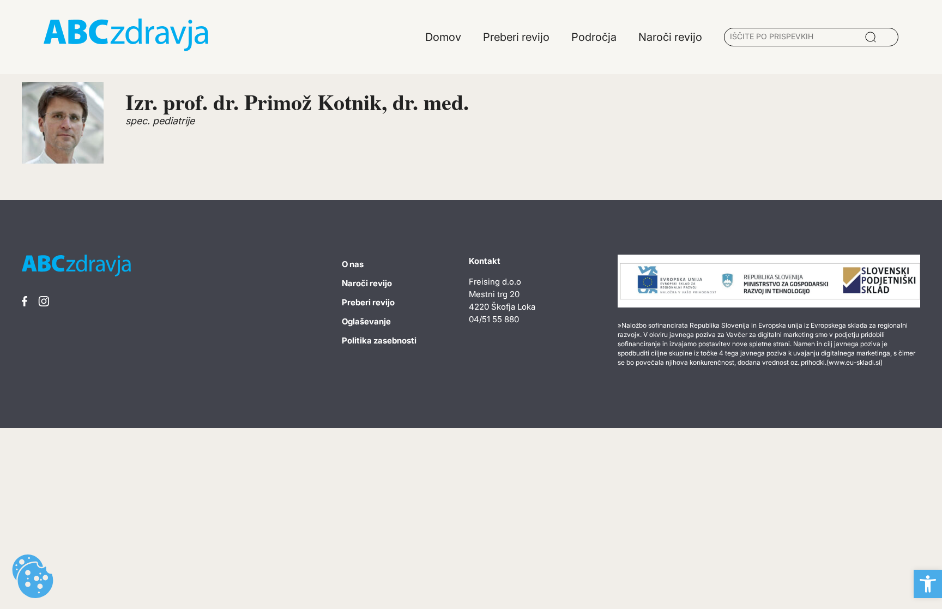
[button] (928, 584)
